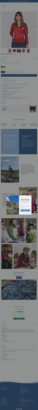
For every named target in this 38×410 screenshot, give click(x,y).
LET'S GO (25, 210)
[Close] (30, 196)
